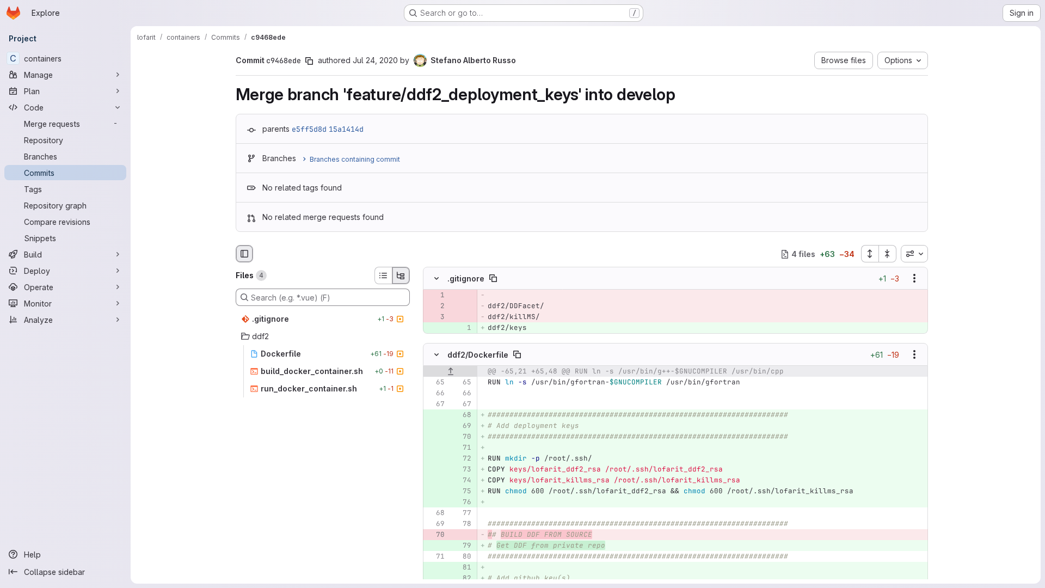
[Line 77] (462, 512)
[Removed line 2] (435, 306)
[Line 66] (435, 393)
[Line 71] (435, 556)
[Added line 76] (462, 502)
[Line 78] (462, 523)
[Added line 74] (462, 480)
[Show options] (914, 278)
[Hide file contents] (436, 278)
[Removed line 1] (435, 295)
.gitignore (465, 278)
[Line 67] (435, 404)
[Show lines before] (450, 371)
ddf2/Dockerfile (477, 354)
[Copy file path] (493, 278)
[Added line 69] (462, 425)
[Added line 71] (462, 447)
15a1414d (346, 129)
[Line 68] (435, 512)
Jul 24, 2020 (375, 60)
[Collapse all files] (887, 253)
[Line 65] (435, 382)
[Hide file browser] (244, 253)
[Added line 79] (462, 545)
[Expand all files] (869, 253)
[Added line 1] (462, 328)
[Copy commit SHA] (309, 61)
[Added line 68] (462, 414)
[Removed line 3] (435, 317)
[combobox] (914, 253)
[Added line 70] (462, 436)
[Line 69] (435, 523)
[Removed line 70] (435, 534)
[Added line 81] (462, 567)
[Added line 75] (462, 491)
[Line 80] (462, 556)
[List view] (383, 275)
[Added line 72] (462, 458)
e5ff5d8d (309, 129)
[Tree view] (401, 275)
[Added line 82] (462, 578)
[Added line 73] (462, 469)
